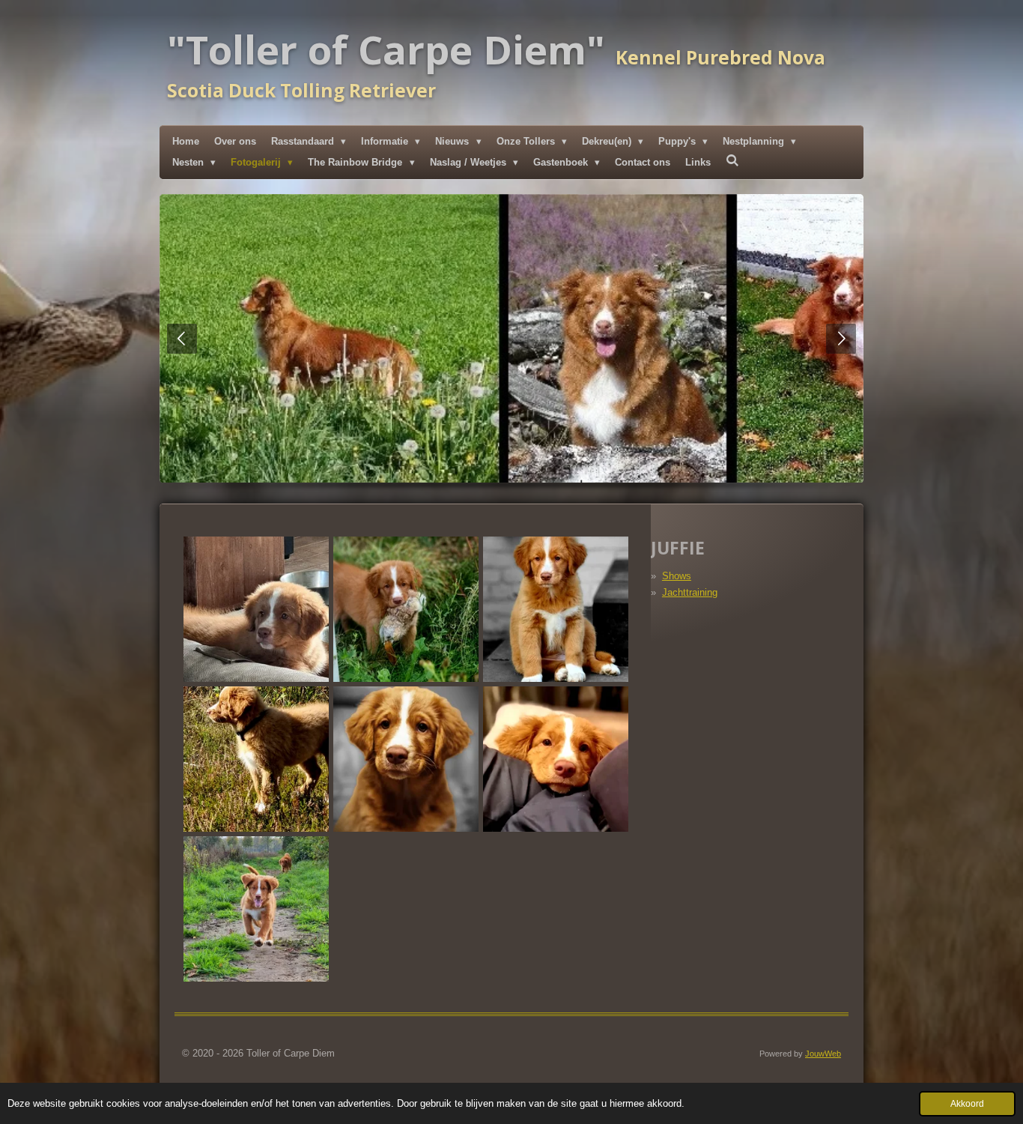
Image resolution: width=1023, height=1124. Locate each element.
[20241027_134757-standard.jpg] (256, 909)
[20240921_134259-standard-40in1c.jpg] (556, 609)
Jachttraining (689, 592)
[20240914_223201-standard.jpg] (406, 609)
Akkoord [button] (967, 1103)
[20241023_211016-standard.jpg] (556, 759)
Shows (676, 575)
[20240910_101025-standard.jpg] (256, 609)
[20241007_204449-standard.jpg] (406, 759)
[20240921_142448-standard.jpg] (256, 759)
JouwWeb (823, 1053)
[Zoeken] (732, 160)
